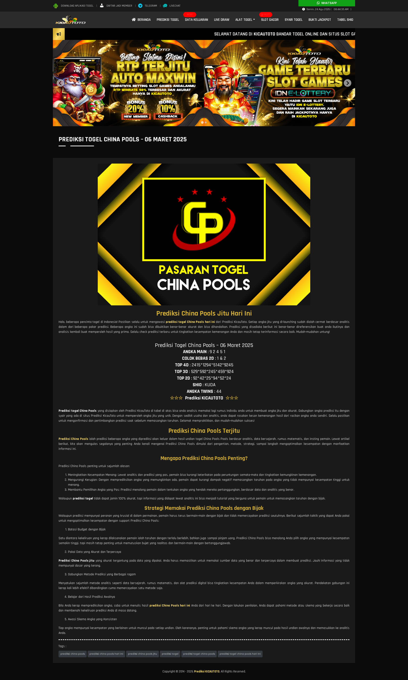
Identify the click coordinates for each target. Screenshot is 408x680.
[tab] (202, 122)
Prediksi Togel (168, 19)
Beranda (143, 19)
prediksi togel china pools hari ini (240, 654)
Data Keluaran (196, 19)
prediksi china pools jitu (142, 654)
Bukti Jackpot (320, 19)
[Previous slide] (60, 83)
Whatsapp (328, 3)
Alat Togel (243, 19)
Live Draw (221, 19)
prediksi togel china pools (199, 654)
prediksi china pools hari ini (106, 654)
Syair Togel (293, 19)
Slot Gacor (270, 19)
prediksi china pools (72, 654)
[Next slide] (347, 83)
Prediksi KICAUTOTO (206, 671)
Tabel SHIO (345, 19)
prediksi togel (170, 654)
